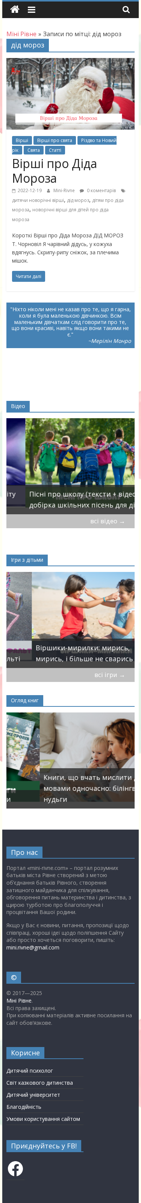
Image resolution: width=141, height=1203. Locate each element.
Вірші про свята (54, 140)
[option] (70, 466)
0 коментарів (101, 190)
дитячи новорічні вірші (38, 200)
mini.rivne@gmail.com (32, 947)
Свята (33, 150)
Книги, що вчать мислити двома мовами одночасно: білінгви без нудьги (66, 788)
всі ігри (109, 674)
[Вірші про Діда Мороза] (70, 62)
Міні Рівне (19, 1000)
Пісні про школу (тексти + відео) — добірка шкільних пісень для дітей (69, 499)
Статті (55, 150)
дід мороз (78, 200)
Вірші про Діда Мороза (54, 170)
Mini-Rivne (64, 190)
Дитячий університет (33, 1094)
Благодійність (23, 1106)
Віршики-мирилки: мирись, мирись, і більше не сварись (59, 653)
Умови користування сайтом (43, 1118)
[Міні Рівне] (14, 10)
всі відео (107, 521)
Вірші (22, 140)
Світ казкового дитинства (39, 1082)
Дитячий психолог (29, 1070)
